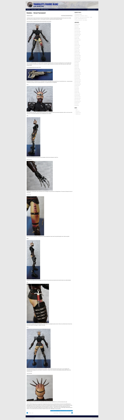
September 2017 (78, 101)
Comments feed (78, 112)
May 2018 (77, 89)
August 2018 (78, 85)
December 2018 (78, 79)
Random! (38, 9)
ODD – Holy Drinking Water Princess (81, 18)
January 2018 (78, 95)
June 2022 (77, 48)
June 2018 (77, 88)
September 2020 (78, 59)
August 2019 (78, 75)
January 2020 (78, 71)
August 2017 (78, 102)
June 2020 (77, 64)
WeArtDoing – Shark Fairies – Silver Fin (81, 15)
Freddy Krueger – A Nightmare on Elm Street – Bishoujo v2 (62, 412)
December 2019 (78, 72)
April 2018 (77, 91)
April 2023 (77, 42)
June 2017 (77, 105)
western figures (69, 410)
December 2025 (78, 31)
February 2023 (78, 45)
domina (52, 410)
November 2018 (78, 81)
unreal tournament (63, 410)
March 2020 (77, 68)
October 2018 (78, 82)
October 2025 (78, 32)
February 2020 (78, 69)
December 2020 (78, 55)
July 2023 (77, 41)
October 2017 (78, 99)
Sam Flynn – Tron (30, 412)
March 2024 (77, 38)
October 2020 (78, 58)
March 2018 (77, 92)
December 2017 (78, 96)
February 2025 (78, 35)
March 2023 (77, 44)
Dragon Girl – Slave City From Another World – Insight (84, 17)
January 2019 (78, 78)
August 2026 (78, 24)
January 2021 (78, 54)
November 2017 (78, 98)
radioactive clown (57, 410)
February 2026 (78, 28)
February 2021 (78, 52)
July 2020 (77, 62)
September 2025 (78, 34)
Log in (77, 109)
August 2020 (78, 61)
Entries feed (77, 111)
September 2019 (78, 74)
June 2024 (77, 37)
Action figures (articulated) (65, 15)
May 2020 (77, 65)
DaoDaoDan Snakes (79, 14)
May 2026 (77, 27)
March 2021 (77, 51)
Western (71, 15)
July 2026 (77, 25)
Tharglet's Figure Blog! (45, 4)
